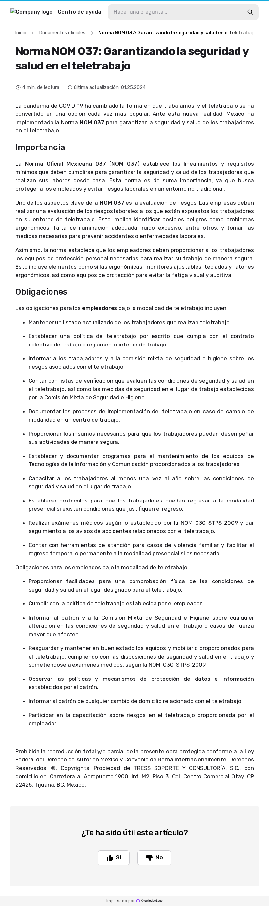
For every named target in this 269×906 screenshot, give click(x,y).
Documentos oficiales (62, 33)
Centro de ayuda (79, 12)
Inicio (20, 33)
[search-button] (250, 12)
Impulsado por (120, 900)
